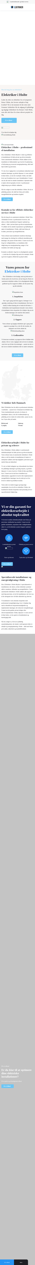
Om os (6, 72)
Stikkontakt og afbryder (12, 29)
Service (7, 16)
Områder (8, 51)
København (8, 56)
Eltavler (7, 20)
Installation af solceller (12, 47)
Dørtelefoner (8, 26)
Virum (20, 425)
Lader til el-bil (9, 32)
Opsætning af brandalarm (13, 44)
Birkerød (4, 423)
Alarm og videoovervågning (14, 35)
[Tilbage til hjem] (18, 7)
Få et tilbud (17, 79)
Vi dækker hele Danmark (13, 403)
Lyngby (4, 425)
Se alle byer (8, 68)
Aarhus (6, 62)
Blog (6, 76)
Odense (6, 59)
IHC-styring (8, 38)
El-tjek (6, 23)
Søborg (20, 423)
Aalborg (7, 65)
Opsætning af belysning (12, 41)
